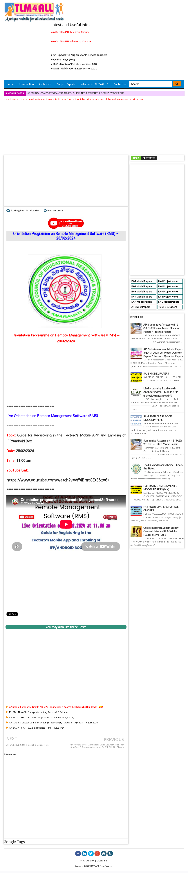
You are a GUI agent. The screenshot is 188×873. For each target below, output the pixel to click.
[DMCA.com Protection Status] (144, 157)
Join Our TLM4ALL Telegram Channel (70, 32)
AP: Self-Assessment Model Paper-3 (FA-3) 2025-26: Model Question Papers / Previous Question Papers (163, 353)
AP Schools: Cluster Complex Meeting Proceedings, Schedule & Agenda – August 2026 (53, 722)
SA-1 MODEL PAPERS (156, 374)
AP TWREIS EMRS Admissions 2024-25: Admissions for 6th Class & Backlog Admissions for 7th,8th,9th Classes (97, 746)
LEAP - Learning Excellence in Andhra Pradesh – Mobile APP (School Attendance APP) (160, 392)
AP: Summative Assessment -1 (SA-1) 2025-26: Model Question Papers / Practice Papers (161, 328)
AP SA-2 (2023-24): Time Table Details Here (27, 745)
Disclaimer (102, 860)
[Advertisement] (94, 127)
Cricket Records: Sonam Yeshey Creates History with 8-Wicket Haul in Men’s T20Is (160, 531)
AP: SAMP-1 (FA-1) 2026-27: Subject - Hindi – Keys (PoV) (37, 727)
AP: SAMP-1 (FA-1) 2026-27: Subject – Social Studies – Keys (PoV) (41, 717)
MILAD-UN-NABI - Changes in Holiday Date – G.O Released (39, 712)
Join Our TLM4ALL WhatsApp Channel (71, 41)
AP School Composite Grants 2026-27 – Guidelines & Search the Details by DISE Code (76, 93)
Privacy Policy (87, 860)
